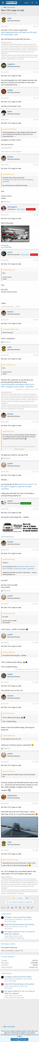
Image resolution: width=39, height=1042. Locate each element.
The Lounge (8, 928)
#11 (37, 471)
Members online (8, 944)
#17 (37, 704)
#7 (37, 260)
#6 (37, 215)
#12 (37, 509)
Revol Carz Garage (10, 921)
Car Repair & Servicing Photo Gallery (18, 917)
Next (20, 898)
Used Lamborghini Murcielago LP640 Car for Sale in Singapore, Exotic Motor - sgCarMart (18, 385)
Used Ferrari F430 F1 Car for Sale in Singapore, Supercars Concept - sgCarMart (19, 486)
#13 (37, 550)
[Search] (36, 3)
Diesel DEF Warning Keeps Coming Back (19, 924)
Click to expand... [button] (19, 449)
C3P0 (4, 13)
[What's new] (32, 3)
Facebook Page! (8, 247)
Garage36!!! (6, 245)
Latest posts (6, 913)
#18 (37, 762)
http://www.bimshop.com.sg (7, 536)
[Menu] (3, 2)
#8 (37, 320)
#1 (37, 26)
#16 (37, 682)
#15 (37, 642)
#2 (37, 72)
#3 (37, 98)
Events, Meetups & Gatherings (14, 938)
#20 (37, 850)
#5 (37, 165)
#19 (37, 803)
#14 (37, 604)
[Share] (34, 26)
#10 (37, 422)
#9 (37, 355)
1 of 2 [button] (13, 898)
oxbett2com (33, 967)
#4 (37, 119)
